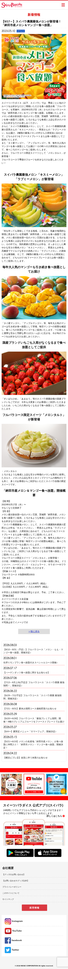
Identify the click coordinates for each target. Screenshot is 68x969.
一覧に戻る (34, 631)
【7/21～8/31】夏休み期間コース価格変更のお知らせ (29, 708)
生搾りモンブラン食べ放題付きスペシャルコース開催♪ (30, 662)
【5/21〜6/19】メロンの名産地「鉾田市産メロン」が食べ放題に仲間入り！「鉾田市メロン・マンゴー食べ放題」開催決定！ (33, 744)
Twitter (15, 950)
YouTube (17, 930)
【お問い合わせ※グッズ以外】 (15, 881)
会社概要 (8, 868)
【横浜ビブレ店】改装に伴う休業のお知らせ (25, 757)
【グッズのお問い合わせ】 (13, 874)
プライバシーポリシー (11, 887)
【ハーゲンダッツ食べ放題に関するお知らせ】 (26, 672)
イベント (20, 31)
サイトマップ (8, 899)
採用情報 (34, 907)
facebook (17, 940)
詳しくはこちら (54, 816)
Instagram (17, 921)
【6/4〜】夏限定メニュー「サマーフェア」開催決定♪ (29, 731)
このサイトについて (10, 893)
